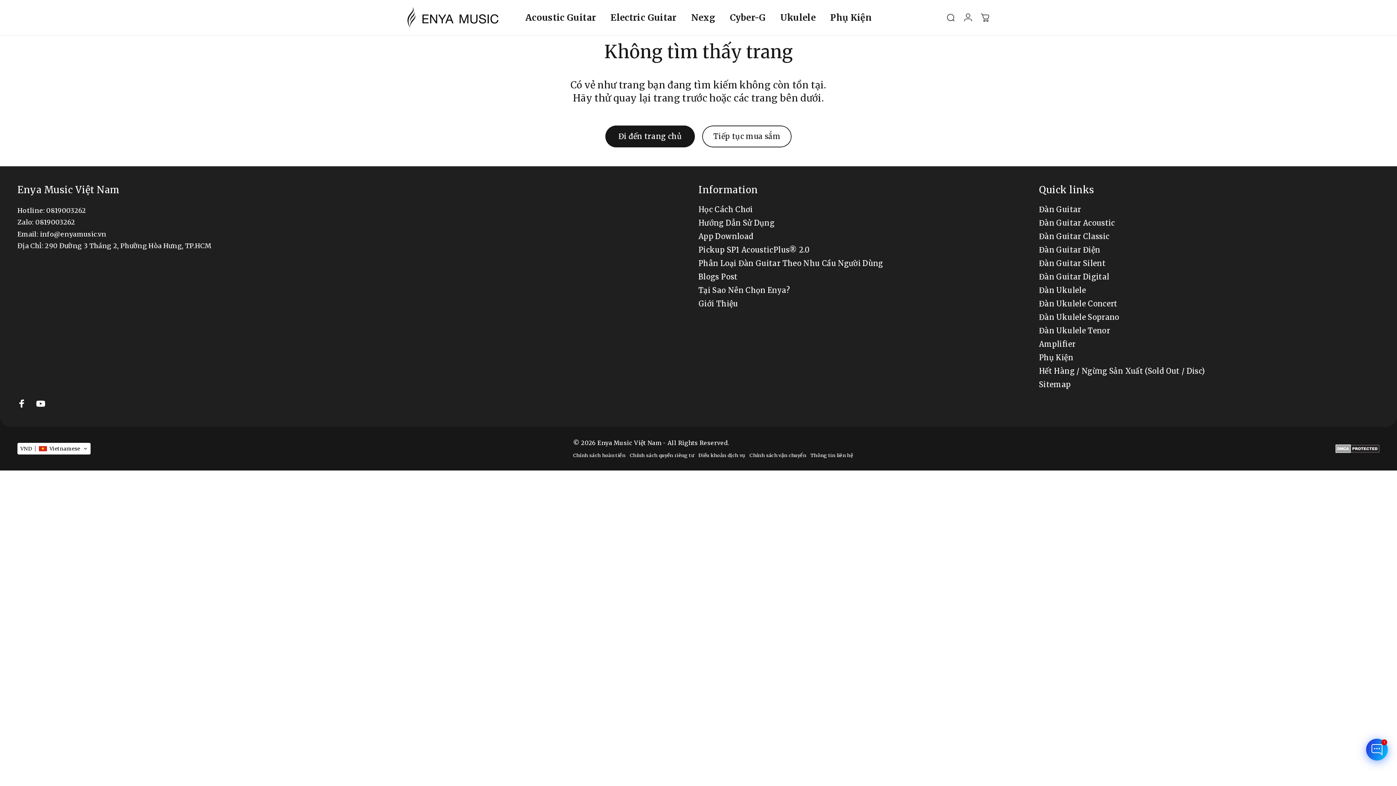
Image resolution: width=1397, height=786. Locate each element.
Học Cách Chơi (725, 209)
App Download (725, 236)
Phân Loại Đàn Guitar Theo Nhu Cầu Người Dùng (790, 263)
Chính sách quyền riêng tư (662, 455)
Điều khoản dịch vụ (721, 455)
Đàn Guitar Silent (1072, 263)
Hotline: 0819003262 (51, 210)
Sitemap (1055, 384)
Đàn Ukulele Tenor (1074, 330)
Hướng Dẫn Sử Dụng (736, 222)
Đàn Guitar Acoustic (1077, 222)
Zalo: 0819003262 (46, 222)
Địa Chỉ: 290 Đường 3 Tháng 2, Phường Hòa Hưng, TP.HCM (114, 246)
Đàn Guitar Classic (1074, 236)
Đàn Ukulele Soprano (1079, 317)
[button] (54, 448)
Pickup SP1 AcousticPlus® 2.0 (753, 249)
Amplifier (1057, 344)
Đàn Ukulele (1062, 290)
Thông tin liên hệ (832, 455)
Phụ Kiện (1056, 357)
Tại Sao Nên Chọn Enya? (744, 290)
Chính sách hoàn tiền (599, 455)
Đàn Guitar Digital (1074, 276)
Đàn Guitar (1060, 209)
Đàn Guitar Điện (1069, 249)
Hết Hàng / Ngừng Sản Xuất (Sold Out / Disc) (1122, 371)
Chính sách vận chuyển (777, 455)
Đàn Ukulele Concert (1078, 303)
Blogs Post (718, 276)
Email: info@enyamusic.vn (62, 234)
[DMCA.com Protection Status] (1358, 448)
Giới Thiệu (718, 303)
